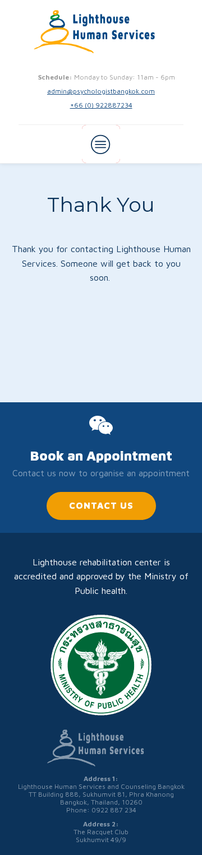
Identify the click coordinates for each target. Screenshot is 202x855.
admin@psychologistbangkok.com (101, 91)
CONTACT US (101, 505)
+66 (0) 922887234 (101, 105)
